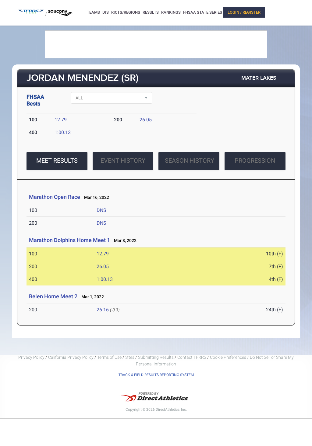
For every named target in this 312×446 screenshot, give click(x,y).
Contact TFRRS (192, 357)
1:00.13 (63, 132)
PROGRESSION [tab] (255, 160)
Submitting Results (156, 357)
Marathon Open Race (54, 197)
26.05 (146, 120)
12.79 (61, 120)
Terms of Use (109, 357)
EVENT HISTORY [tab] (123, 160)
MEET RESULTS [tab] (57, 160)
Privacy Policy (31, 357)
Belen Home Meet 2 (53, 296)
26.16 (103, 310)
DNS (101, 210)
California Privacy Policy (71, 357)
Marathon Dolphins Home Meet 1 (69, 240)
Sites (129, 357)
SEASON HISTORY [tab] (189, 160)
